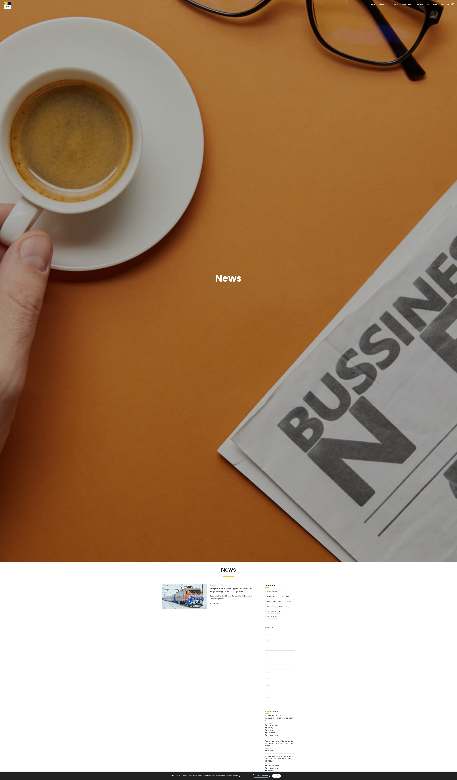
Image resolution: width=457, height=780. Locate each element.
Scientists (283, 606)
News (435, 5)
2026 (267, 635)
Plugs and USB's (274, 601)
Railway (289, 601)
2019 (267, 672)
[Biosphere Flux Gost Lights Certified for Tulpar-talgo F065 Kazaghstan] (184, 596)
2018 (267, 679)
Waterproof (272, 616)
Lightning (286, 596)
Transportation (273, 611)
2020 (267, 666)
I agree (276, 776)
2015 (267, 698)
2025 (267, 641)
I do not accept (261, 776)
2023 (267, 647)
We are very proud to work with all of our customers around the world (279, 743)
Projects (419, 5)
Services (394, 5)
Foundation (272, 596)
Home (373, 5)
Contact (445, 5)
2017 (267, 685)
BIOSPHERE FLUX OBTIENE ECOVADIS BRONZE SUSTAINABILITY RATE (279, 718)
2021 (267, 660)
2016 (267, 691)
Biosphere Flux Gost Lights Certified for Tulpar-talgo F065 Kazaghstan (231, 590)
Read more (214, 604)
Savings (270, 606)
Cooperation (273, 591)
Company (383, 5)
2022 (267, 653)
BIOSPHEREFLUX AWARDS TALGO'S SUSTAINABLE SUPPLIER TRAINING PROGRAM (279, 758)
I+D (428, 5)
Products (406, 5)
